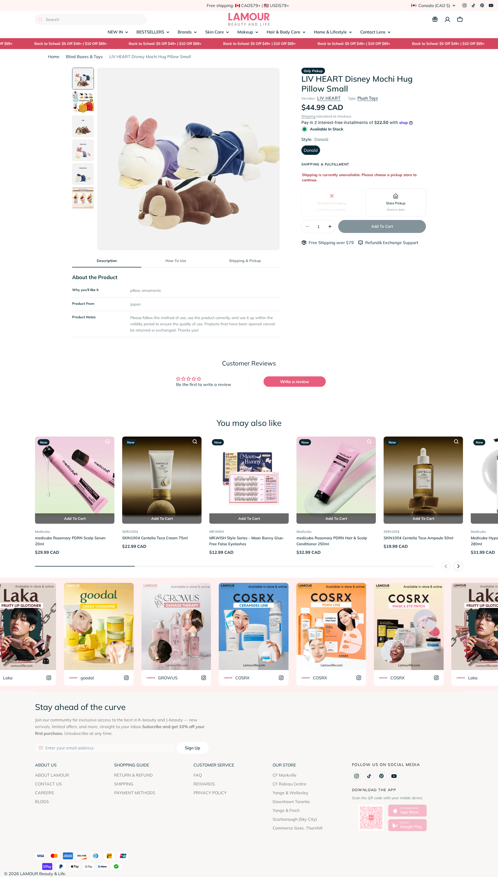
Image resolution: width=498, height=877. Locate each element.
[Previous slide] (446, 566)
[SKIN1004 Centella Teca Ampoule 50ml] (423, 476)
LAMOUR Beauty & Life (42, 873)
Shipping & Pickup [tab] (245, 260)
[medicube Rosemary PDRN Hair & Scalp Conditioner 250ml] (336, 476)
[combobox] (91, 19)
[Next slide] (458, 566)
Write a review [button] (294, 381)
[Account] (447, 19)
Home (53, 56)
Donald (311, 150)
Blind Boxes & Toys (84, 56)
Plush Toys (367, 98)
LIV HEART (329, 98)
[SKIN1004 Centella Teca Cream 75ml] (162, 476)
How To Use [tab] (175, 260)
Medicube (42, 531)
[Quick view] (107, 441)
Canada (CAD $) (434, 5)
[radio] (331, 202)
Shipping (308, 116)
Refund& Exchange (384, 242)
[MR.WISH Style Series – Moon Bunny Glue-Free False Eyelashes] (249, 476)
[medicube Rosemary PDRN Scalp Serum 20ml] (74, 476)
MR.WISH (216, 531)
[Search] (40, 19)
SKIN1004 (130, 531)
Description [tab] (107, 260)
